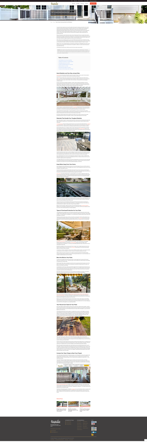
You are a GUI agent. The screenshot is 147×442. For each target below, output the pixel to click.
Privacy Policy (66, 439)
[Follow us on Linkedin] (95, 422)
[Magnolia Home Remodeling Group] (54, 3)
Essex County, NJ (79, 421)
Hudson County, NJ (79, 426)
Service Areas (86, 0)
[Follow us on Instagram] (92, 423)
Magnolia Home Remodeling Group (62, 384)
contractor (73, 247)
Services (73, 3)
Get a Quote (93, 3)
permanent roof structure (61, 241)
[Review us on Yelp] (95, 429)
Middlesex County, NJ (85, 423)
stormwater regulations (84, 205)
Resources (75, 0)
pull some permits (73, 242)
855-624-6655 (94, 0)
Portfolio (77, 3)
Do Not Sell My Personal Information (59, 439)
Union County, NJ (85, 426)
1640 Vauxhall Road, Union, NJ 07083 (55, 428)
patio (59, 78)
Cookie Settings (52, 439)
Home (51, 22)
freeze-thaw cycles (82, 128)
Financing (82, 3)
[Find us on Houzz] (93, 435)
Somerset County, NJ (79, 429)
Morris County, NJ (79, 423)
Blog (54, 22)
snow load (80, 218)
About (72, 0)
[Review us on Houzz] (93, 429)
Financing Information (68, 424)
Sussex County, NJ (85, 421)
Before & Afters (80, 0)
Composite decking (60, 123)
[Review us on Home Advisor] (92, 429)
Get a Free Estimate (68, 421)
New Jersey (58, 75)
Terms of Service (71, 439)
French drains (59, 173)
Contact (86, 3)
